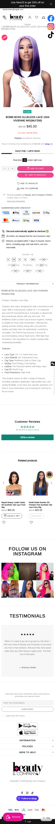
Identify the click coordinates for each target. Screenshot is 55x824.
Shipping (17, 138)
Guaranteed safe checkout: (16, 208)
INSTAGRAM (27, 553)
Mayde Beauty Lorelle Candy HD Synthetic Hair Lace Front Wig (13, 504)
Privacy (21, 716)
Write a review (27, 437)
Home (28, 24)
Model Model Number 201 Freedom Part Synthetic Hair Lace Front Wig (40, 504)
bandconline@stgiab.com (13, 9)
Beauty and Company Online (17, 17)
